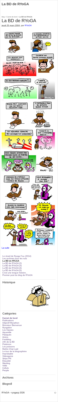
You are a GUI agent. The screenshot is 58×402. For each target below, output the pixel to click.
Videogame (7, 356)
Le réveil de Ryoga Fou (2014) (16, 256)
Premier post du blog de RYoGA (17, 275)
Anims (5, 337)
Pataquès (6, 334)
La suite (5, 248)
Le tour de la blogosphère (14, 351)
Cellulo (5, 368)
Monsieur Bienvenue (12, 325)
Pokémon (6, 344)
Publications (8, 320)
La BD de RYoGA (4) (12, 268)
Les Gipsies (7, 330)
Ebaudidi (6, 361)
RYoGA (28, 25)
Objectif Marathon (10, 323)
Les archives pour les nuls (14, 258)
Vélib (4, 365)
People (5, 370)
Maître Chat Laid (10, 349)
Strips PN (6, 358)
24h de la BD (8, 342)
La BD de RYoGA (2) (12, 263)
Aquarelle (6, 332)
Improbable (7, 354)
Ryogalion (7, 327)
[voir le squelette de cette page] (55, 392)
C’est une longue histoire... (15, 273)
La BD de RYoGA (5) (12, 270)
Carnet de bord (11, 17)
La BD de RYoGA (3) (12, 265)
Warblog (6, 363)
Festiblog (6, 339)
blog (3, 17)
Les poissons (8, 346)
